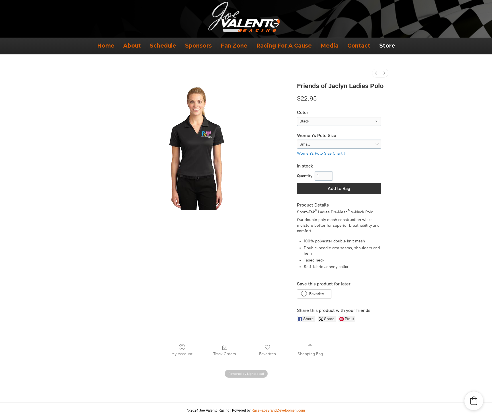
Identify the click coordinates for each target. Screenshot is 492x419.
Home (105, 45)
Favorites (267, 353)
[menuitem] (376, 73)
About (132, 45)
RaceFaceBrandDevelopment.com (278, 410)
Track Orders (224, 353)
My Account (181, 353)
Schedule (163, 45)
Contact (358, 45)
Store (387, 45)
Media (330, 45)
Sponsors (198, 45)
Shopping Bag (310, 353)
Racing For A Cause (284, 45)
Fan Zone (234, 45)
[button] (314, 294)
